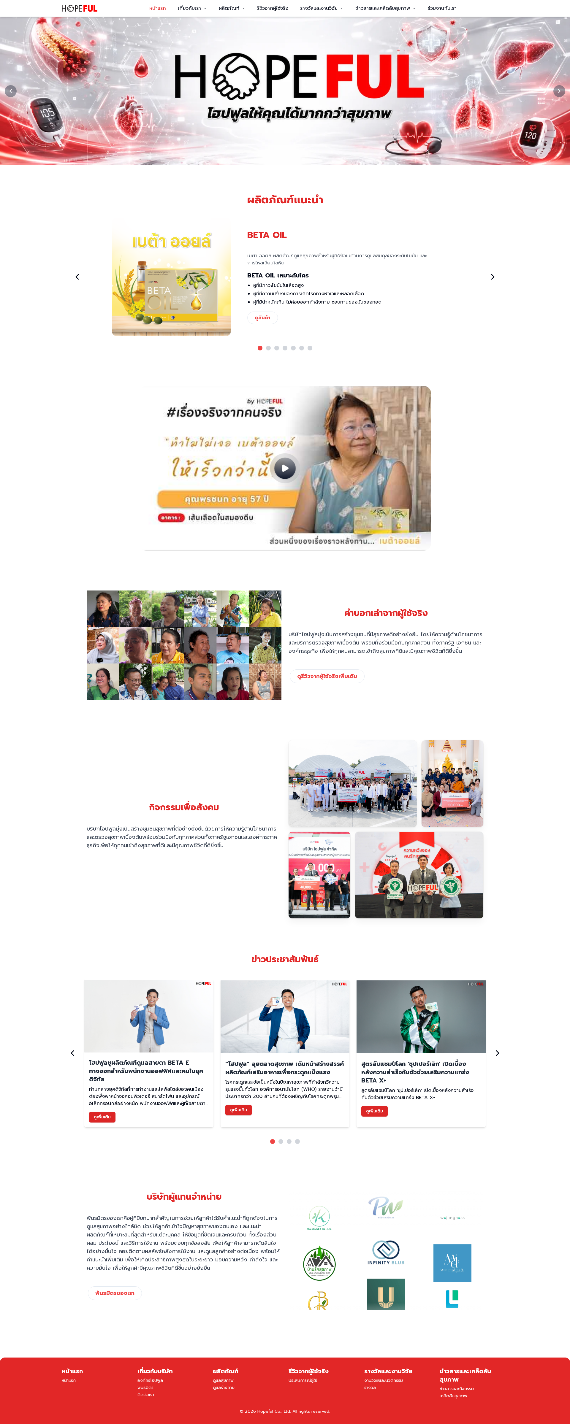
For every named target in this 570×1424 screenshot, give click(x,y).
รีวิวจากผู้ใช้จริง (272, 8)
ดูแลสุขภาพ (223, 1380)
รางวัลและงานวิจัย (319, 8)
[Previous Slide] (11, 91)
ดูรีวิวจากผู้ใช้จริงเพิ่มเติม (327, 676)
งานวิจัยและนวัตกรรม (383, 1380)
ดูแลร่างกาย (224, 1388)
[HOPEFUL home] (79, 8)
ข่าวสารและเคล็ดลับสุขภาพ (382, 8)
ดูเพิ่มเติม (102, 1117)
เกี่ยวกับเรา (189, 8)
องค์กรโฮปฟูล (150, 1380)
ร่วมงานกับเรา (442, 8)
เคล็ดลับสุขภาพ (453, 1396)
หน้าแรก (157, 8)
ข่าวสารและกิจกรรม (457, 1389)
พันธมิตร (145, 1388)
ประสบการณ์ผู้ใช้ (303, 1380)
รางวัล (370, 1388)
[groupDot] (260, 348)
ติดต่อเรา (145, 1395)
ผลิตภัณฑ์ (229, 8)
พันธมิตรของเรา (114, 1293)
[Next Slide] (559, 91)
